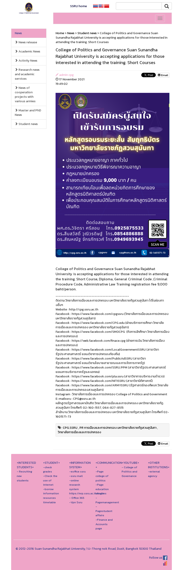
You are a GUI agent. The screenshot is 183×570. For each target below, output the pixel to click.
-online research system (74, 484)
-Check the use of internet (50, 480)
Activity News (27, 60)
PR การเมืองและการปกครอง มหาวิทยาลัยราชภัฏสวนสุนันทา (117, 427)
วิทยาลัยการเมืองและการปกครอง (79, 432)
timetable (49, 502)
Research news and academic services (27, 74)
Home (60, 33)
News (18, 33)
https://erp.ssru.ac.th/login (86, 493)
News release (27, 42)
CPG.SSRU (70, 427)
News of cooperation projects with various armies (25, 94)
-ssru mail (76, 476)
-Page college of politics (102, 475)
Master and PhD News (28, 112)
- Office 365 (76, 498)
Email (164, 75)
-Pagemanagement (107, 500)
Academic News (29, 51)
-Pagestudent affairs (104, 510)
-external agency (154, 473)
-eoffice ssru (77, 471)
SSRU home (78, 6)
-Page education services (102, 489)
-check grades (47, 469)
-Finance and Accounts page (104, 524)
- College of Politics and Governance (129, 471)
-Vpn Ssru (75, 502)
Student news (28, 124)
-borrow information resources (51, 493)
